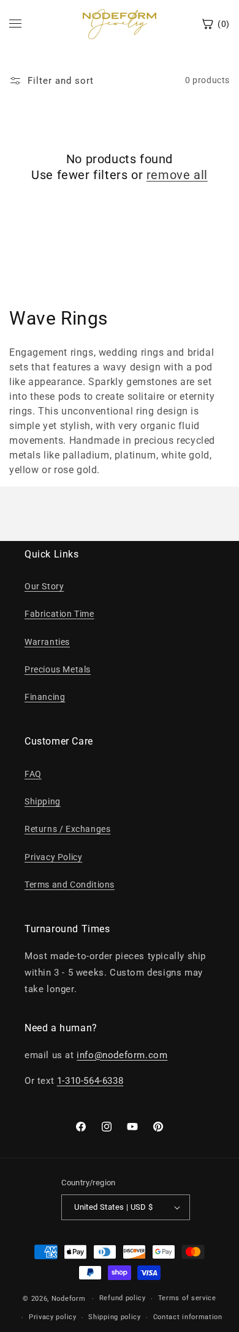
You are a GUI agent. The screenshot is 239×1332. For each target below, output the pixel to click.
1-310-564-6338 (90, 1080)
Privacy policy (53, 1317)
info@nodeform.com (122, 1055)
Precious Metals (58, 669)
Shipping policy (114, 1317)
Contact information (187, 1317)
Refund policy (122, 1298)
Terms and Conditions (70, 884)
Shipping (43, 801)
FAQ (33, 774)
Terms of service (187, 1298)
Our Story (44, 586)
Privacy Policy (53, 857)
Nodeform (68, 1299)
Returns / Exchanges (67, 829)
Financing (45, 697)
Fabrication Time (59, 614)
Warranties (47, 642)
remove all (177, 174)
